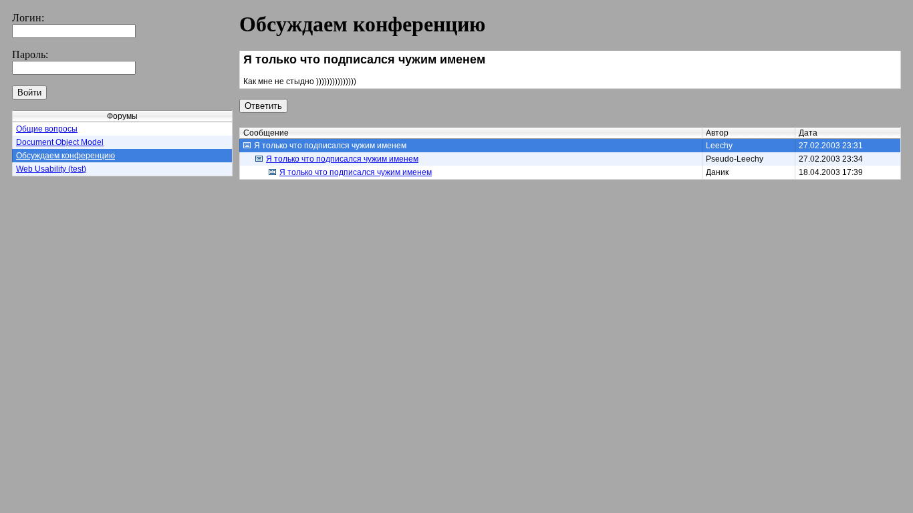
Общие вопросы (47, 129)
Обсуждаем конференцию (65, 155)
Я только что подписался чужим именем (342, 159)
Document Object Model (60, 142)
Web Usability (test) (51, 169)
